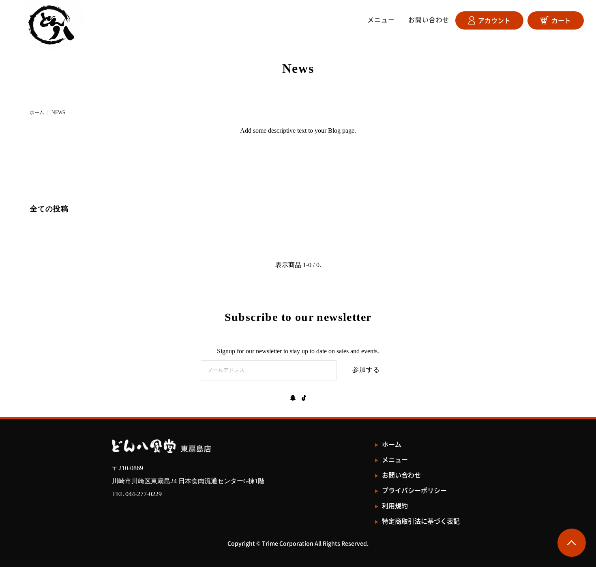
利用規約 (395, 506)
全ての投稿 (49, 209)
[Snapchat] (293, 399)
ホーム (37, 112)
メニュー (380, 19)
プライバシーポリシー (414, 490)
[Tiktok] (304, 399)
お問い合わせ (428, 19)
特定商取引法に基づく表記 (421, 521)
